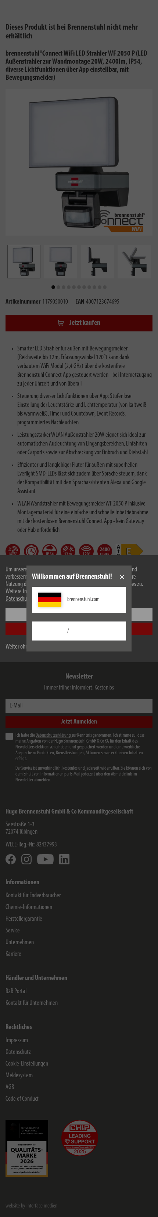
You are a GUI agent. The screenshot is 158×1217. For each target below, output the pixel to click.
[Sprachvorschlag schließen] (122, 577)
